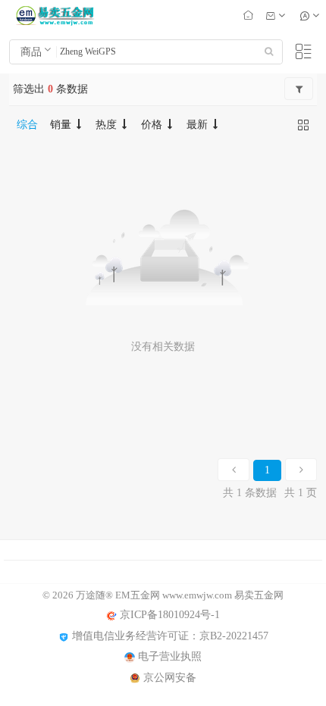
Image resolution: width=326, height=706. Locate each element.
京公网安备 (168, 677)
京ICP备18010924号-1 (168, 614)
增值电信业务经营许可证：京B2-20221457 (168, 636)
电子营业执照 (168, 656)
